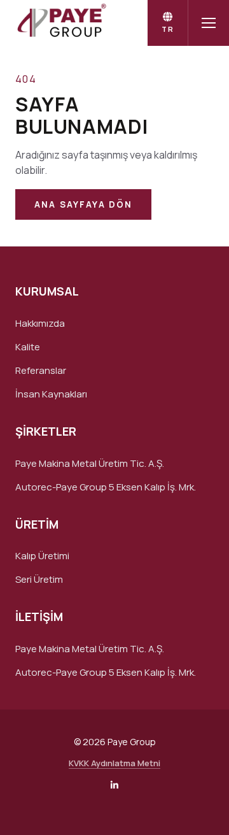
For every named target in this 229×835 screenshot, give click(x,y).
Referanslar (40, 370)
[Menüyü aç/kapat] (208, 23)
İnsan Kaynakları (51, 394)
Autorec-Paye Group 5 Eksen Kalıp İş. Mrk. (105, 487)
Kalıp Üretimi (42, 555)
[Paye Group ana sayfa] (60, 23)
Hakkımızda (40, 323)
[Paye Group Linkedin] (114, 785)
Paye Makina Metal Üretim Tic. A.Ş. (89, 463)
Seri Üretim (39, 579)
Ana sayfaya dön (83, 204)
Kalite (27, 346)
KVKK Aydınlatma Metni (114, 763)
